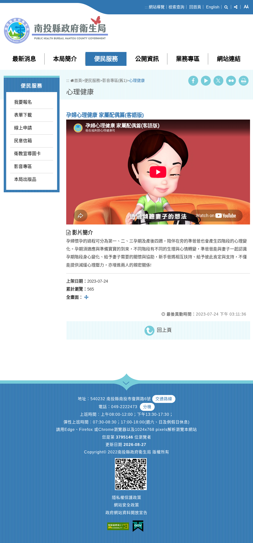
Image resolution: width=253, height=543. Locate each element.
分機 (147, 407)
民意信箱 (23, 140)
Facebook (193, 81)
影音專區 (23, 166)
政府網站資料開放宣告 (126, 513)
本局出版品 (25, 179)
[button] (226, 7)
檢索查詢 (176, 7)
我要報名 (23, 102)
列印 (244, 81)
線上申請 (23, 127)
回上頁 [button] (164, 330)
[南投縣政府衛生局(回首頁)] (56, 29)
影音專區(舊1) (114, 80)
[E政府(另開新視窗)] (139, 526)
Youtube (206, 81)
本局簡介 (65, 58)
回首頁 (195, 7)
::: (146, 7)
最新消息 (24, 58)
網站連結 (229, 58)
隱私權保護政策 (126, 497)
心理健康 (137, 80)
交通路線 (163, 399)
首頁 (78, 80)
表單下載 (23, 115)
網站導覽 (157, 7)
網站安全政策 (126, 505)
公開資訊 (147, 58)
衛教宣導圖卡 (27, 153)
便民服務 (106, 58)
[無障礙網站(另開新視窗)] (119, 526)
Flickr (231, 81)
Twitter (218, 81)
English (212, 7)
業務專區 (188, 58)
